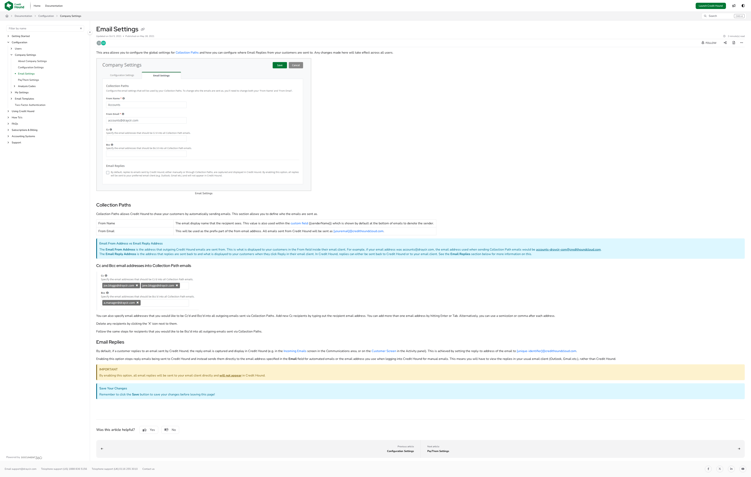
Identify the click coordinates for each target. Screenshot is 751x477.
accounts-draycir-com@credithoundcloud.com (568, 249)
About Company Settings (32, 61)
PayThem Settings (28, 80)
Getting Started (21, 36)
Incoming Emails (295, 351)
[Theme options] (743, 6)
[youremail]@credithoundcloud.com (358, 231)
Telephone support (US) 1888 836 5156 (64, 469)
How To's (17, 117)
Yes (152, 430)
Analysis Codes (27, 86)
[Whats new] (734, 6)
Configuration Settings (31, 67)
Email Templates (24, 99)
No (174, 430)
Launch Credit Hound (711, 6)
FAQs (15, 124)
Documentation (23, 16)
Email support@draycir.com (20, 469)
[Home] (14, 6)
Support (16, 142)
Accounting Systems (23, 136)
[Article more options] (741, 43)
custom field (299, 223)
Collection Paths (187, 52)
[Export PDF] (734, 43)
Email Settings (26, 73)
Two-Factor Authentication (30, 105)
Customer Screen (384, 351)
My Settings (22, 92)
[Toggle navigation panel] (90, 32)
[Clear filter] (81, 28)
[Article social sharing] (725, 43)
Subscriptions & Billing (25, 130)
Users (18, 48)
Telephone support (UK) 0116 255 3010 (115, 469)
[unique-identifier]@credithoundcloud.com (546, 351)
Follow (710, 43)
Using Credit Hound (23, 111)
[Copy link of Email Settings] (143, 30)
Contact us (148, 469)
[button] (724, 16)
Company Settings (70, 16)
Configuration (46, 16)
